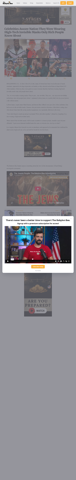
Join (63, 3)
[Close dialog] (71, 218)
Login (70, 3)
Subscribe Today (38, 266)
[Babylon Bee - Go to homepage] (7, 3)
